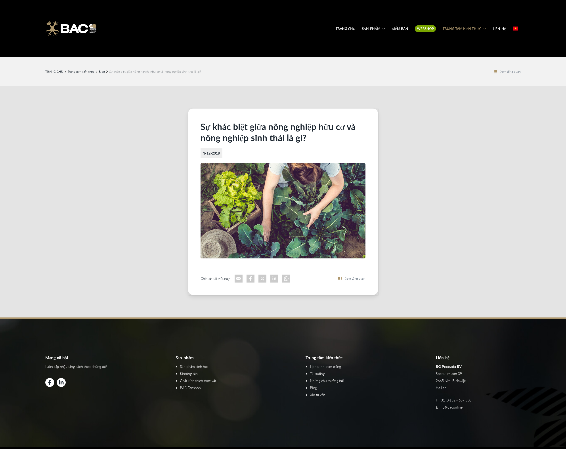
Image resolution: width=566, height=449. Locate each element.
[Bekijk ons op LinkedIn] (61, 382)
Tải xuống (317, 373)
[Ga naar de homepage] (71, 28)
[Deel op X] (262, 279)
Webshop (425, 28)
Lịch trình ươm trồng (325, 366)
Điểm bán (400, 28)
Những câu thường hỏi (327, 380)
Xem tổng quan (510, 71)
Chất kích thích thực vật (198, 380)
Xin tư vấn (317, 394)
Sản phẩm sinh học (194, 366)
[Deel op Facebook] (250, 279)
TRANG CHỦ (345, 28)
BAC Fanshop (190, 387)
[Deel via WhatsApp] (286, 279)
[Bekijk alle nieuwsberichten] (495, 71)
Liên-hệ (499, 28)
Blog (102, 71)
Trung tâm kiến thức (462, 28)
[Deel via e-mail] (239, 279)
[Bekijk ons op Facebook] (49, 382)
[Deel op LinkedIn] (274, 279)
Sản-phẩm (371, 28)
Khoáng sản (189, 373)
